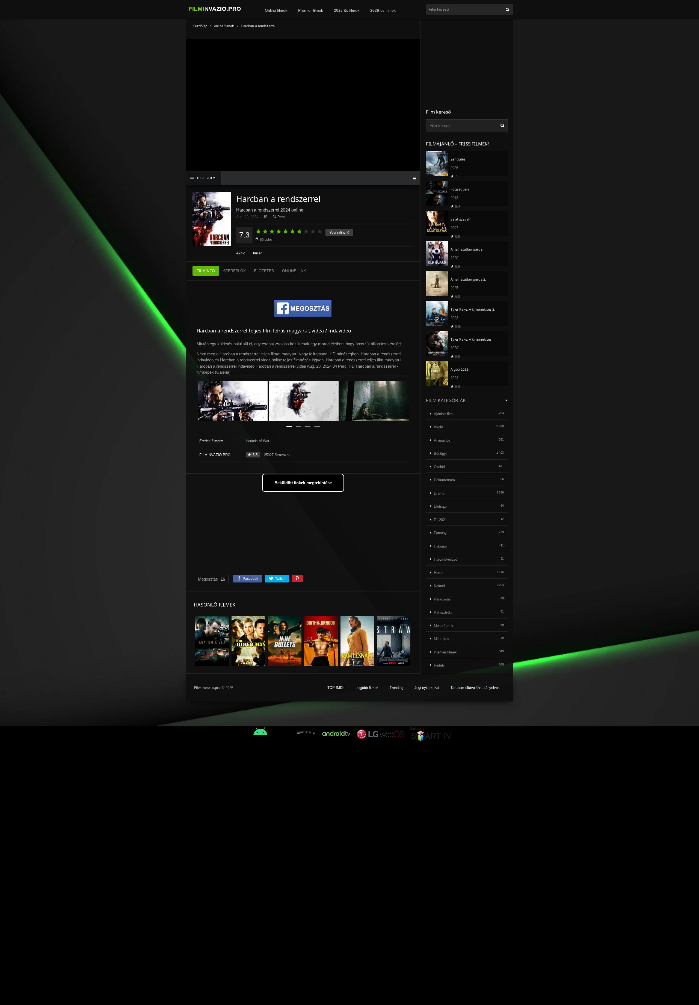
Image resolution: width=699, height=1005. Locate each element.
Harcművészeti (446, 559)
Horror (438, 573)
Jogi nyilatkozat (426, 688)
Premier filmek (310, 10)
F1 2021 (440, 520)
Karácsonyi (443, 599)
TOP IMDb (335, 688)
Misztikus (441, 639)
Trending (396, 688)
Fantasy (440, 533)
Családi (440, 467)
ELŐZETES (264, 271)
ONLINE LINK (294, 271)
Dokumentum (444, 480)
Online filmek (276, 10)
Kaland (439, 586)
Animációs (442, 440)
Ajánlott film (443, 414)
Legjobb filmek (367, 688)
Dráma (439, 493)
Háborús (440, 546)
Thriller (256, 253)
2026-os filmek (383, 10)
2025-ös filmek (346, 10)
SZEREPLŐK (234, 271)
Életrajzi (440, 506)
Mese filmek (443, 626)
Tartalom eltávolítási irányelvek (475, 688)
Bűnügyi (440, 453)
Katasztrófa (443, 612)
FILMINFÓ (206, 271)
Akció (240, 253)
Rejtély (439, 665)
